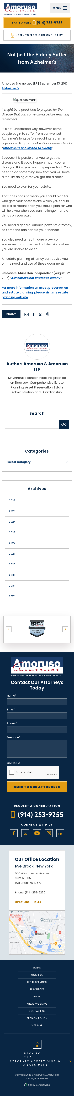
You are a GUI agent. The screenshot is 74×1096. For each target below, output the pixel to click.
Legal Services (37, 982)
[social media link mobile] (14, 833)
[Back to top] (37, 1044)
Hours (37, 902)
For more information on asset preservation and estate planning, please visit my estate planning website (35, 292)
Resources (37, 989)
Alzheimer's (10, 88)
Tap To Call (37, 22)
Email (11, 709)
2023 (12, 532)
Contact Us (37, 1011)
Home (37, 967)
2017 (12, 596)
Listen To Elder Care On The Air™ (39, 35)
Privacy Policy (37, 1018)
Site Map (37, 1025)
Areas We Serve (37, 1003)
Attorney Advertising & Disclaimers (35, 1063)
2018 (12, 585)
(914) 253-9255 (35, 892)
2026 (12, 500)
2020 (12, 564)
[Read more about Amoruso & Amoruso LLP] (37, 336)
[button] (9, 629)
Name (11, 695)
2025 (12, 511)
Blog (37, 996)
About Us (37, 975)
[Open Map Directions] (37, 913)
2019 (12, 575)
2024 (12, 522)
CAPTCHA (13, 763)
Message (13, 737)
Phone (12, 723)
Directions (22, 902)
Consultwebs (43, 1084)
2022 (12, 543)
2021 (12, 553)
